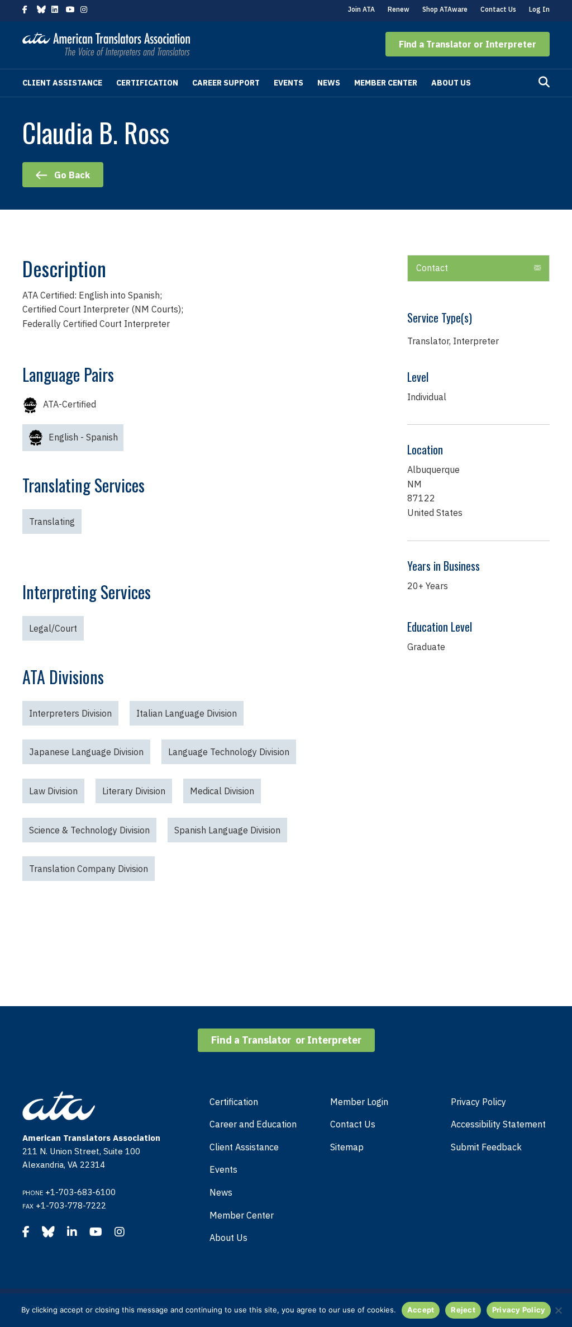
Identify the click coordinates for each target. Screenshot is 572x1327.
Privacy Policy (478, 1101)
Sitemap (347, 1147)
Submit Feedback (486, 1147)
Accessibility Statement (498, 1124)
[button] (467, 44)
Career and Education (253, 1124)
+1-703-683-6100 (80, 1192)
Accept (421, 1309)
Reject (463, 1309)
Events (288, 83)
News (328, 83)
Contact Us (498, 9)
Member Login (359, 1101)
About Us (451, 83)
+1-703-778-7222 (71, 1205)
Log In (539, 9)
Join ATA (361, 9)
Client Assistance (62, 83)
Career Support (226, 83)
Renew (398, 9)
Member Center (385, 83)
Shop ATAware (445, 9)
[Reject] (558, 1310)
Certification (147, 83)
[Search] (544, 82)
